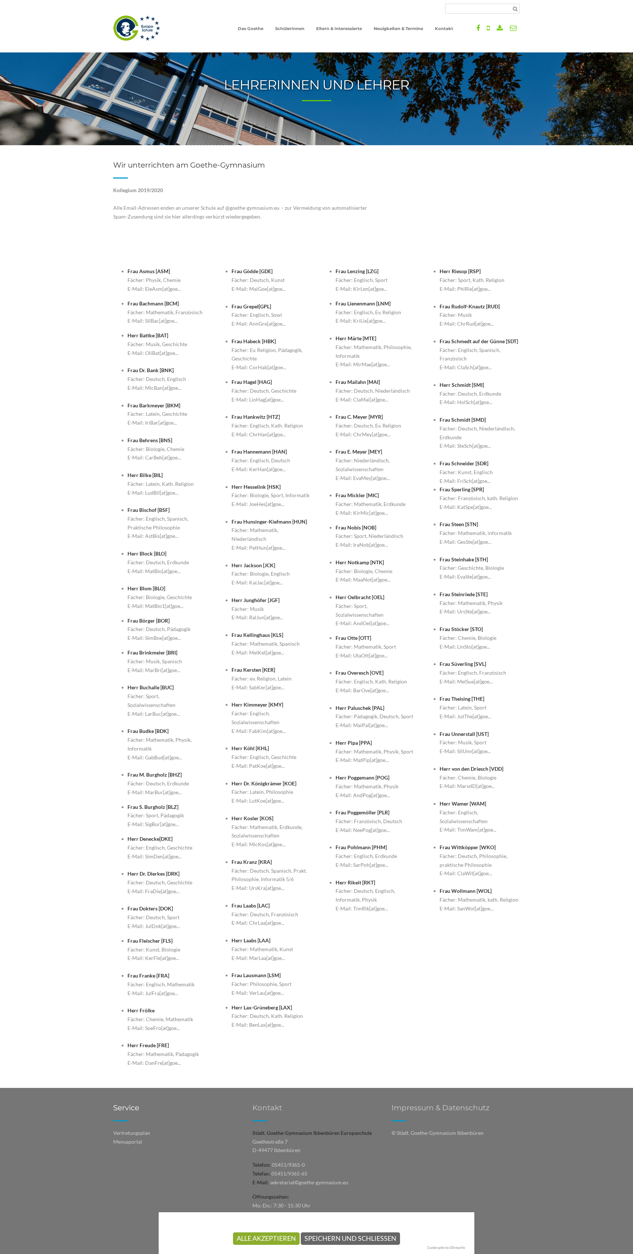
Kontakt (267, 1107)
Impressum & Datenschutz (440, 1107)
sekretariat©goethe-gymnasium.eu (309, 1182)
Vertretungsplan (131, 1133)
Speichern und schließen (350, 1238)
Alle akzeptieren (266, 1238)
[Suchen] (515, 9)
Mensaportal (127, 1141)
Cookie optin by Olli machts (446, 1248)
